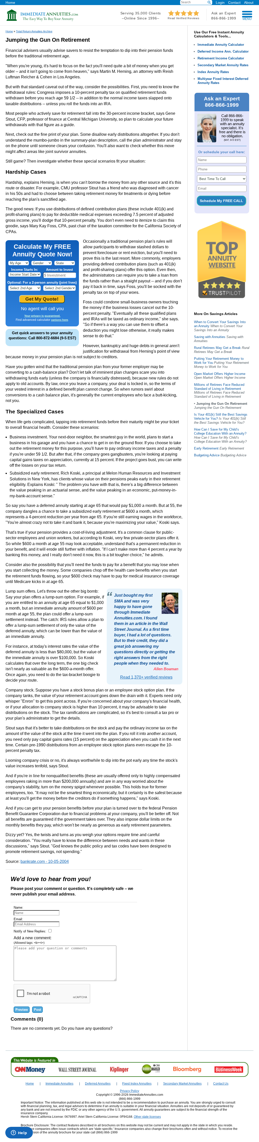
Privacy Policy (129, 1091)
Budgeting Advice (207, 455)
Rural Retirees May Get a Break (217, 348)
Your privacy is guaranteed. (42, 315)
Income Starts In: (24, 270)
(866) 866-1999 (129, 1099)
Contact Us (220, 1083)
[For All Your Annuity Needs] (43, 20)
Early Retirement (206, 448)
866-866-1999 (223, 18)
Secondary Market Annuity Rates (223, 65)
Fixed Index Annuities (137, 1083)
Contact (234, 2)
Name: (18, 907)
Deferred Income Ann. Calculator (223, 51)
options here (59, 319)
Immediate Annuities (59, 1083)
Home (10, 2)
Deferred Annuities (98, 1083)
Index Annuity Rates (213, 72)
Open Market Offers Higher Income (219, 374)
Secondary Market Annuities (182, 1083)
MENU (247, 18)
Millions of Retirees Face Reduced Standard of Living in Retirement (219, 387)
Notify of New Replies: (30, 931)
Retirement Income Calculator (221, 58)
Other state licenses (147, 1116)
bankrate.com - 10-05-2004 (44, 861)
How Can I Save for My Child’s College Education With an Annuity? (220, 431)
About (248, 2)
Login (220, 2)
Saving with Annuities (209, 337)
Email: (18, 919)
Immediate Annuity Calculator (221, 45)
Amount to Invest (59, 270)
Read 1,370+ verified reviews (146, 677)
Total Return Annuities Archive (34, 31)
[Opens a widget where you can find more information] (19, 1133)
